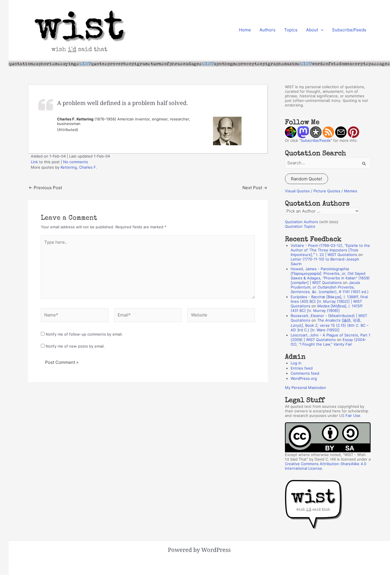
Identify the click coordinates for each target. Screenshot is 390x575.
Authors (268, 30)
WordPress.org (304, 378)
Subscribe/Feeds (349, 30)
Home (245, 30)
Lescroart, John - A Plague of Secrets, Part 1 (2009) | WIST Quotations (330, 337)
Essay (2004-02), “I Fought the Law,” (328, 341)
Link (34, 162)
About (312, 30)
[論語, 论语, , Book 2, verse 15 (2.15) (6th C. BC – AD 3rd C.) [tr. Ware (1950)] (330, 325)
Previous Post (45, 187)
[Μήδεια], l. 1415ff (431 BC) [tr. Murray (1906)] (327, 308)
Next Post (254, 187)
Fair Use (352, 415)
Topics (290, 30)
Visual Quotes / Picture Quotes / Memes (321, 191)
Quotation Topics (300, 226)
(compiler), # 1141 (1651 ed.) (330, 287)
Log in (296, 363)
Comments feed (305, 373)
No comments (75, 162)
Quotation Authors (301, 221)
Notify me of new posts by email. (75, 346)
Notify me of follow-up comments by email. (84, 334)
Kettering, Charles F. (79, 167)
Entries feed (302, 368)
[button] (320, 30)
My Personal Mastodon (305, 387)
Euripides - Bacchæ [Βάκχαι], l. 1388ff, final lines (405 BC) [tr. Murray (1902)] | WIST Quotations (329, 301)
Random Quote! (306, 178)
